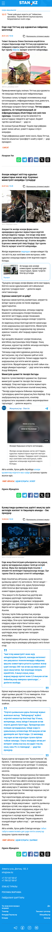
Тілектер (5, 911)
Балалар (47, 918)
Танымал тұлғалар (43, 911)
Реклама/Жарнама (11, 892)
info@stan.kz (7, 872)
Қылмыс (34, 840)
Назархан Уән (8, 155)
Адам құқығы (22, 481)
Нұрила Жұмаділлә (10, 489)
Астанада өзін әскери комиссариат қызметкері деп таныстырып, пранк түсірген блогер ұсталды (33, 269)
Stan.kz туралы (9, 886)
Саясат (5, 148)
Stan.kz (16, 49)
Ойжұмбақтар (45, 915)
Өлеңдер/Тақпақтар (9, 915)
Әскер (32, 481)
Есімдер (5, 918)
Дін (49, 906)
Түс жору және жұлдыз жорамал (11, 907)
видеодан (25, 251)
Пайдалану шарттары (13, 898)
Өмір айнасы (8, 481)
